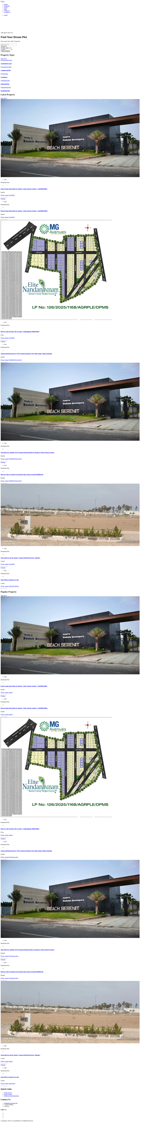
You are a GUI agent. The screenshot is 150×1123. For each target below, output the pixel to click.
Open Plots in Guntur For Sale (10, 580)
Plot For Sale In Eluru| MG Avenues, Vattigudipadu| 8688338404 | (20, 331)
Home (6, 4)
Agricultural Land (6, 63)
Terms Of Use (8, 1092)
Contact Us (7, 12)
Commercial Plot (6, 70)
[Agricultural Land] (6, 60)
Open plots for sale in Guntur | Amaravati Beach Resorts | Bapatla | (20, 558)
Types (5, 7)
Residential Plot (5, 91)
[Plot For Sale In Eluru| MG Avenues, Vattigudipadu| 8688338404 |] (56, 319)
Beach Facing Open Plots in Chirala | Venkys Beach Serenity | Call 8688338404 (24, 189)
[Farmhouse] (4, 74)
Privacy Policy (8, 1094)
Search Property (5, 51)
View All (3, 58)
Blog (5, 9)
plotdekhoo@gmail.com (10, 1103)
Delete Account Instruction (11, 1096)
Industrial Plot (5, 84)
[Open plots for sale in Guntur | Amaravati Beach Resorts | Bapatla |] (70, 545)
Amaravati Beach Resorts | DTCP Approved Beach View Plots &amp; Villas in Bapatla (26, 353)
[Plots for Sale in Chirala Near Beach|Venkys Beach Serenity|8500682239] (3, 462)
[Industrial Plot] (5, 80)
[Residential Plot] (6, 87)
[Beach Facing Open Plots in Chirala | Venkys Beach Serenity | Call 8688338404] (70, 176)
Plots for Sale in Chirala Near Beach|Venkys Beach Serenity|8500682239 (22, 474)
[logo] (3, 1)
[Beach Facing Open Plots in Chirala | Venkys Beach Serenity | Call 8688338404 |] (3, 198)
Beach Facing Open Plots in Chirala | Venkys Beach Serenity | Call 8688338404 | (24, 211)
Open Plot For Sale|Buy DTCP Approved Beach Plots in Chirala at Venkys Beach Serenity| (27, 452)
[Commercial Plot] (6, 67)
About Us (7, 10)
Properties (7, 6)
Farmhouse (4, 77)
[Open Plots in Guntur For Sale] (3, 567)
